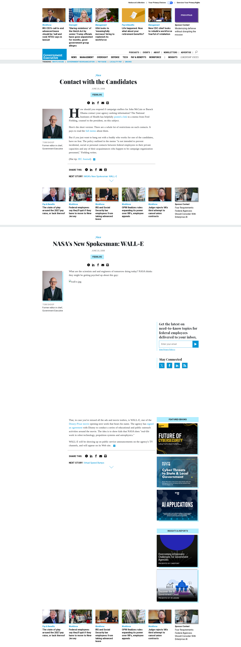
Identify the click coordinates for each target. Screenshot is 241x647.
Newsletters (170, 52)
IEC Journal (84, 159)
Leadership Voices (189, 57)
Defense (115, 57)
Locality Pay (116, 62)
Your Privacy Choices (157, 3)
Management (87, 57)
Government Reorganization (81, 62)
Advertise (186, 52)
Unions (128, 62)
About (157, 52)
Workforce (155, 57)
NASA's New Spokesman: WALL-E (100, 176)
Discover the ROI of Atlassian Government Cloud (174, 593)
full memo (91, 130)
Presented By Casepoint (168, 563)
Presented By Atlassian (168, 598)
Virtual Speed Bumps (94, 462)
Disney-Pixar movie (79, 423)
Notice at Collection (136, 3)
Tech (125, 57)
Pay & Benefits (138, 57)
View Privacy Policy (166, 350)
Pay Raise (102, 62)
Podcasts (134, 52)
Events (146, 52)
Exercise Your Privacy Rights (188, 3)
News (74, 57)
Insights (172, 57)
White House (58, 62)
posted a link (120, 116)
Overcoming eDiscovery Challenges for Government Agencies (173, 556)
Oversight (102, 57)
